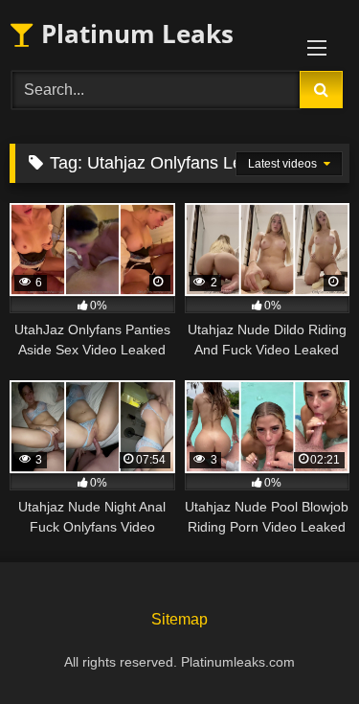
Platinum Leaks (134, 33)
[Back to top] (300, 647)
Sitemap (179, 619)
